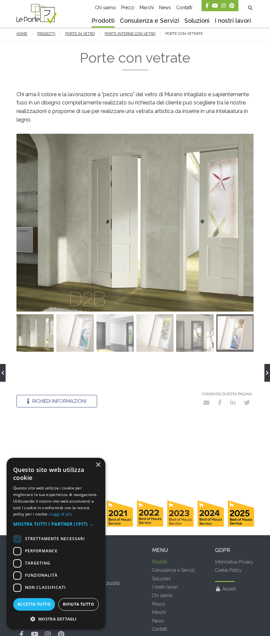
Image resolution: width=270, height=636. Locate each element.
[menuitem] (103, 21)
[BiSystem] (267, 373)
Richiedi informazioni (58, 401)
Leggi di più (61, 514)
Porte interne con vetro (130, 34)
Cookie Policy (228, 570)
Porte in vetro (80, 34)
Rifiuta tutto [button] (78, 604)
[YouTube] (215, 5)
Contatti (184, 7)
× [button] (97, 464)
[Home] (36, 14)
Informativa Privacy (234, 562)
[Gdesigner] (3, 373)
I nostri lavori (233, 20)
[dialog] (56, 543)
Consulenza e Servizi (149, 20)
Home (21, 34)
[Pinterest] (231, 5)
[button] (56, 524)
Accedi (229, 589)
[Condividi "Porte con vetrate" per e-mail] (206, 402)
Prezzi (127, 7)
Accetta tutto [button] (34, 604)
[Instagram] (223, 5)
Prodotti (103, 20)
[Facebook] (207, 5)
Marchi (147, 7)
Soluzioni (196, 20)
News (165, 7)
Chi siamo (105, 7)
